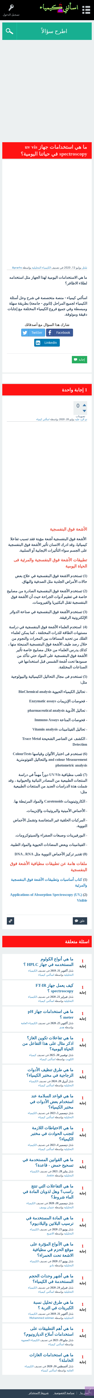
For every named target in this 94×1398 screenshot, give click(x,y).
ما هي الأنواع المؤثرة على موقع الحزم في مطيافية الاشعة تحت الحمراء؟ (51, 1250)
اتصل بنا (84, 1393)
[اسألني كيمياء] (59, 8)
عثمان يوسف (46, 1207)
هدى (61, 1027)
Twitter (36, 332)
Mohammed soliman (41, 1318)
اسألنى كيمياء (47, 1059)
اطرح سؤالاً (54, 31)
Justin (50, 1175)
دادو (52, 1265)
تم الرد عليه (81, 419)
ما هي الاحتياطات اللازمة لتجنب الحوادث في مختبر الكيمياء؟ (52, 1133)
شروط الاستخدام (39, 1393)
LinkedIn (50, 343)
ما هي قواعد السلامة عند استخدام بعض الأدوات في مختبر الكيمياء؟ (51, 1101)
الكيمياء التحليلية (41, 267)
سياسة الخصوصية (64, 1393)
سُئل (84, 267)
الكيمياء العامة (29, 1023)
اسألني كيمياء (46, 974)
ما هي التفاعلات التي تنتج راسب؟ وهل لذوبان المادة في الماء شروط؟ (48, 1192)
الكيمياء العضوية (30, 1340)
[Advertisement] (47, 89)
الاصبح (50, 1233)
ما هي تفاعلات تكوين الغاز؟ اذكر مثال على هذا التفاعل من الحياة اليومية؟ (47, 1043)
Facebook (63, 332)
